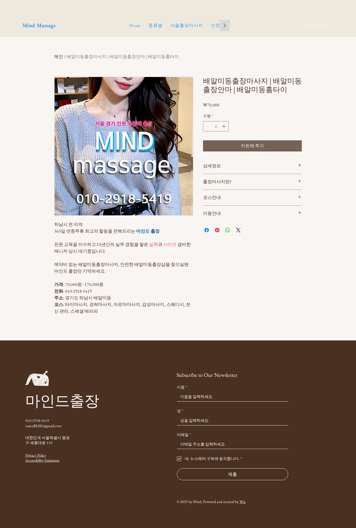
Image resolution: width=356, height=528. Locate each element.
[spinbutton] (216, 126)
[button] (155, 25)
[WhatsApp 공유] (227, 230)
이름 (182, 387)
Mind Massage (39, 25)
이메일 (184, 434)
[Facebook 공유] (206, 230)
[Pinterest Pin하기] (217, 230)
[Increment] (224, 126)
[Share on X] (238, 230)
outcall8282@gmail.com (43, 425)
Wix (242, 501)
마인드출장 (62, 400)
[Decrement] (207, 126)
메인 (58, 56)
